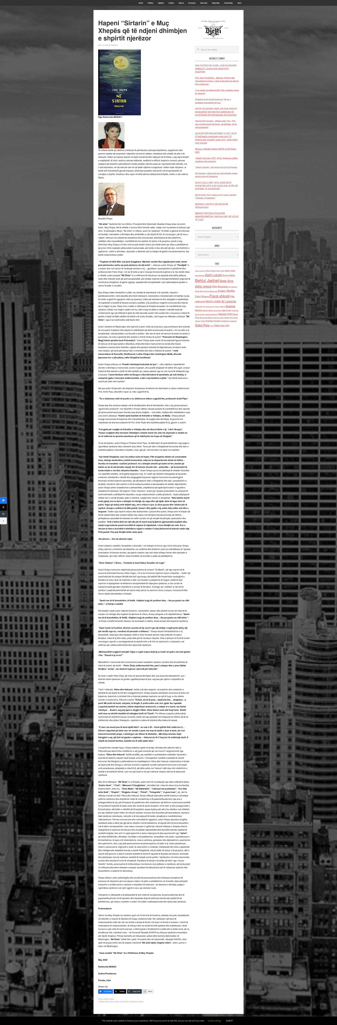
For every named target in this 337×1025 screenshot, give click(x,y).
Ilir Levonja (228, 301)
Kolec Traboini (220, 306)
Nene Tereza (199, 314)
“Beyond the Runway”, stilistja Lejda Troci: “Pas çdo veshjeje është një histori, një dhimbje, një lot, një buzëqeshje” (216, 124)
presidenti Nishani (211, 314)
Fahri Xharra (202, 296)
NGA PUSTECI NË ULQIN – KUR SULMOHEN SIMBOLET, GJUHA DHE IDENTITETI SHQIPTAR (216, 68)
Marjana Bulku (208, 310)
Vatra (217, 325)
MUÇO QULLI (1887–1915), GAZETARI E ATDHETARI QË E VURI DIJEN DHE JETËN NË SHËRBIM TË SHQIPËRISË (216, 185)
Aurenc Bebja (229, 275)
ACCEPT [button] (229, 1020)
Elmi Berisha (232, 287)
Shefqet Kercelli (213, 320)
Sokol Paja (202, 325)
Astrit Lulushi (213, 275)
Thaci (211, 326)
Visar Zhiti (224, 325)
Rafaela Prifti (225, 314)
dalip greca (203, 286)
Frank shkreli (219, 295)
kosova (230, 306)
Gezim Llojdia (213, 301)
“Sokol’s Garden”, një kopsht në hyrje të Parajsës (216, 167)
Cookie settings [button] (214, 1020)
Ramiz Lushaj (218, 317)
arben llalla (230, 270)
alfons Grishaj (210, 270)
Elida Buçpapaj (220, 286)
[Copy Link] (3, 514)
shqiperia (225, 321)
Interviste (198, 306)
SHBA (203, 321)
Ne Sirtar (124, 1002)
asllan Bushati (199, 275)
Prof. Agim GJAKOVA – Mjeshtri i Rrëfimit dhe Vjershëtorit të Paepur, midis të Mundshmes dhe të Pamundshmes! (216, 81)
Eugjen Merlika (226, 291)
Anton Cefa (220, 271)
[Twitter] (3, 507)
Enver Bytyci (200, 291)
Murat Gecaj (217, 310)
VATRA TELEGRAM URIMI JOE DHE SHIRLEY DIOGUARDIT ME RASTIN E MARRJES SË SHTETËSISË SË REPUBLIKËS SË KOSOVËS (216, 111)
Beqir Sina (226, 281)
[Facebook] (3, 500)
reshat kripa (228, 317)
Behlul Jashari (207, 280)
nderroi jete (226, 310)
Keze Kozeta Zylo (208, 307)
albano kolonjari (200, 271)
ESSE (112, 999)
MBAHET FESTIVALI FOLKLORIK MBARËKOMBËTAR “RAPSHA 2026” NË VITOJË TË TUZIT (217, 216)
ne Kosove (235, 310)
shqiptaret (232, 321)
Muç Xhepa (114, 1002)
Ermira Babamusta (211, 291)
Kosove (198, 310)
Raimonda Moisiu (136, 1002)
